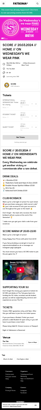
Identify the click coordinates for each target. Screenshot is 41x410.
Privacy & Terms (10, 390)
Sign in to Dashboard (26, 378)
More (4, 107)
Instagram (23, 390)
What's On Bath (8, 359)
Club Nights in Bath (23, 359)
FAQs (7, 379)
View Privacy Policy (15, 406)
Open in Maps (32, 342)
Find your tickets (10, 376)
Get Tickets (20, 137)
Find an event (9, 374)
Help (21, 381)
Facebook (23, 393)
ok (36, 405)
